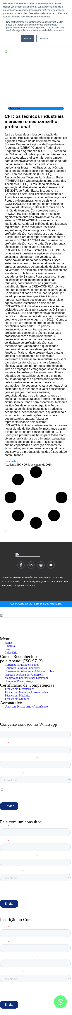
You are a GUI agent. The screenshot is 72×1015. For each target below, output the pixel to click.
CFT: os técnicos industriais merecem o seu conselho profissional (34, 121)
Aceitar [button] (27, 38)
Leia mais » (11, 461)
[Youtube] (51, 565)
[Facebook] (21, 565)
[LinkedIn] (31, 565)
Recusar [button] (44, 38)
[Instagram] (41, 565)
